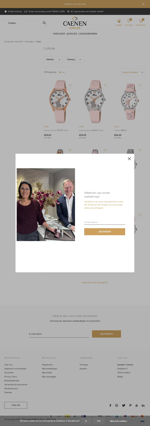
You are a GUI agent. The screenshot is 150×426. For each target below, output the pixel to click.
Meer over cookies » (118, 421)
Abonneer (104, 231)
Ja (86, 421)
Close (129, 159)
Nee (98, 421)
